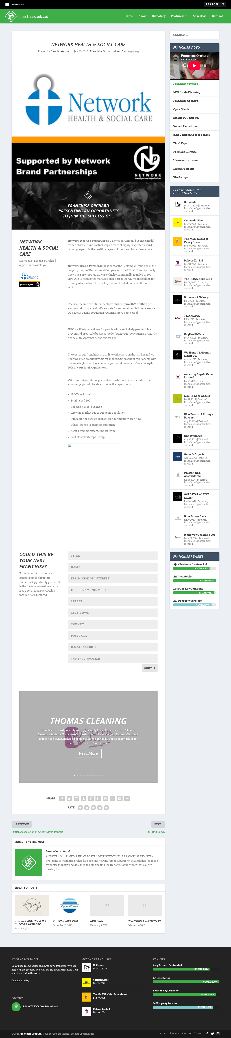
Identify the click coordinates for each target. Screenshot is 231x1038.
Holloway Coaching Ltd (199, 534)
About (142, 16)
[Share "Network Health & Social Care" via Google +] (76, 798)
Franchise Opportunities (105, 51)
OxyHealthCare (194, 334)
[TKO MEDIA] (177, 318)
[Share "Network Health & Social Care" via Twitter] (69, 798)
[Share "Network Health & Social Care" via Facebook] (62, 798)
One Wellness (193, 436)
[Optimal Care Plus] (70, 905)
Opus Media (181, 109)
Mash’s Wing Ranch (38, 4)
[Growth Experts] (177, 456)
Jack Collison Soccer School (191, 134)
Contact (217, 16)
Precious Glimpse (185, 152)
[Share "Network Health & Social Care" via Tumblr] (83, 798)
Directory (159, 16)
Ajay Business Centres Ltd (190, 564)
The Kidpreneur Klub (198, 279)
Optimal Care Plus (66, 921)
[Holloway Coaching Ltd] (177, 537)
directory (174, 1033)
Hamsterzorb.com (185, 160)
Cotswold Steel (194, 220)
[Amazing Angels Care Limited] (177, 376)
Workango (180, 177)
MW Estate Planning (186, 92)
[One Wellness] (177, 438)
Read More (88, 753)
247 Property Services (187, 600)
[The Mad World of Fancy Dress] (177, 241)
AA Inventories (183, 576)
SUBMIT (149, 668)
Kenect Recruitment (186, 126)
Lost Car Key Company (188, 588)
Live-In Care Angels (197, 395)
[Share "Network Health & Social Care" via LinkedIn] (98, 798)
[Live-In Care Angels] (177, 398)
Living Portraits (183, 168)
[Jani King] (107, 905)
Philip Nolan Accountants (192, 474)
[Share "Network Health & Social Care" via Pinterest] (91, 798)
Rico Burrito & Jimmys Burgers (198, 416)
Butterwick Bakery (196, 297)
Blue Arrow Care (195, 516)
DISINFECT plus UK (186, 117)
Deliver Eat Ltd (193, 260)
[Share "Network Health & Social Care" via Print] (127, 798)
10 (102, 775)
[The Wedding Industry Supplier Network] (32, 905)
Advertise (199, 16)
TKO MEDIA (192, 315)
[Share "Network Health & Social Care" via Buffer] (105, 798)
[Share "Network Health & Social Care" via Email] (119, 798)
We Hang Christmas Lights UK (197, 354)
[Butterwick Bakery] (177, 299)
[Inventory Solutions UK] (145, 905)
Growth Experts (194, 454)
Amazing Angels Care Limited (198, 376)
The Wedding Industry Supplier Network (30, 922)
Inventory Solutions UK (145, 921)
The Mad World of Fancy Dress (196, 240)
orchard (188, 211)
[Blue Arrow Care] (177, 518)
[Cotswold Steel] (177, 222)
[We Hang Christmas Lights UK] (177, 354)
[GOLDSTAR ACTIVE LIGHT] (177, 496)
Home (128, 16)
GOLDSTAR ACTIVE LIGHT (196, 496)
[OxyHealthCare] (177, 336)
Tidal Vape (180, 143)
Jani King (96, 921)
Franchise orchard (185, 83)
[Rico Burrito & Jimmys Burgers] (177, 416)
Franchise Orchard (186, 100)
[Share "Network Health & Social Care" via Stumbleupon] (112, 798)
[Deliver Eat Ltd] (177, 262)
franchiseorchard (61, 51)
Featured (177, 16)
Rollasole (190, 202)
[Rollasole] (177, 204)
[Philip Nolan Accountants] (177, 475)
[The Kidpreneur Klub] (177, 281)
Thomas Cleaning (88, 720)
